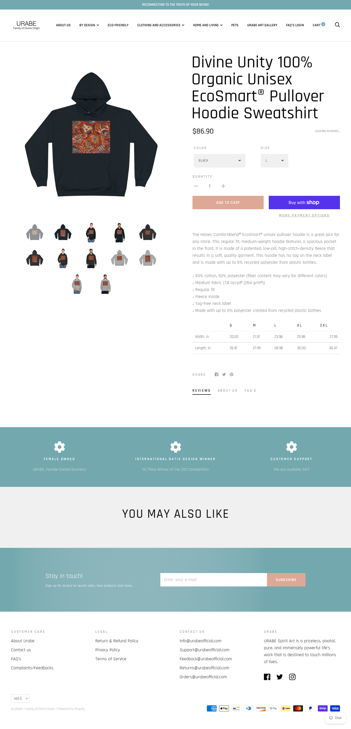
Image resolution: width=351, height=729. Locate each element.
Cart (318, 25)
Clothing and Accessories (158, 25)
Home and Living (206, 25)
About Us (63, 25)
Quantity (202, 176)
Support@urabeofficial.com (204, 650)
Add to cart (228, 202)
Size (265, 148)
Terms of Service (110, 659)
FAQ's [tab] (251, 390)
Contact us (21, 650)
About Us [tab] (228, 390)
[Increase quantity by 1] (223, 185)
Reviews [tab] (201, 390)
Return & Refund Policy (116, 641)
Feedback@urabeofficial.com (206, 659)
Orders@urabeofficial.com (203, 677)
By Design (87, 25)
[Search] (337, 25)
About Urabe (22, 641)
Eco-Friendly (118, 25)
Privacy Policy (107, 650)
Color (200, 148)
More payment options (304, 215)
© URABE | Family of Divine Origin (33, 709)
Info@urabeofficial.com (200, 641)
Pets (234, 25)
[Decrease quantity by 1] (196, 185)
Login (299, 25)
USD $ (18, 699)
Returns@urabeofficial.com (204, 668)
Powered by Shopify (71, 709)
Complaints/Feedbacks (32, 668)
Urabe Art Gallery (262, 25)
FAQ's (290, 25)
